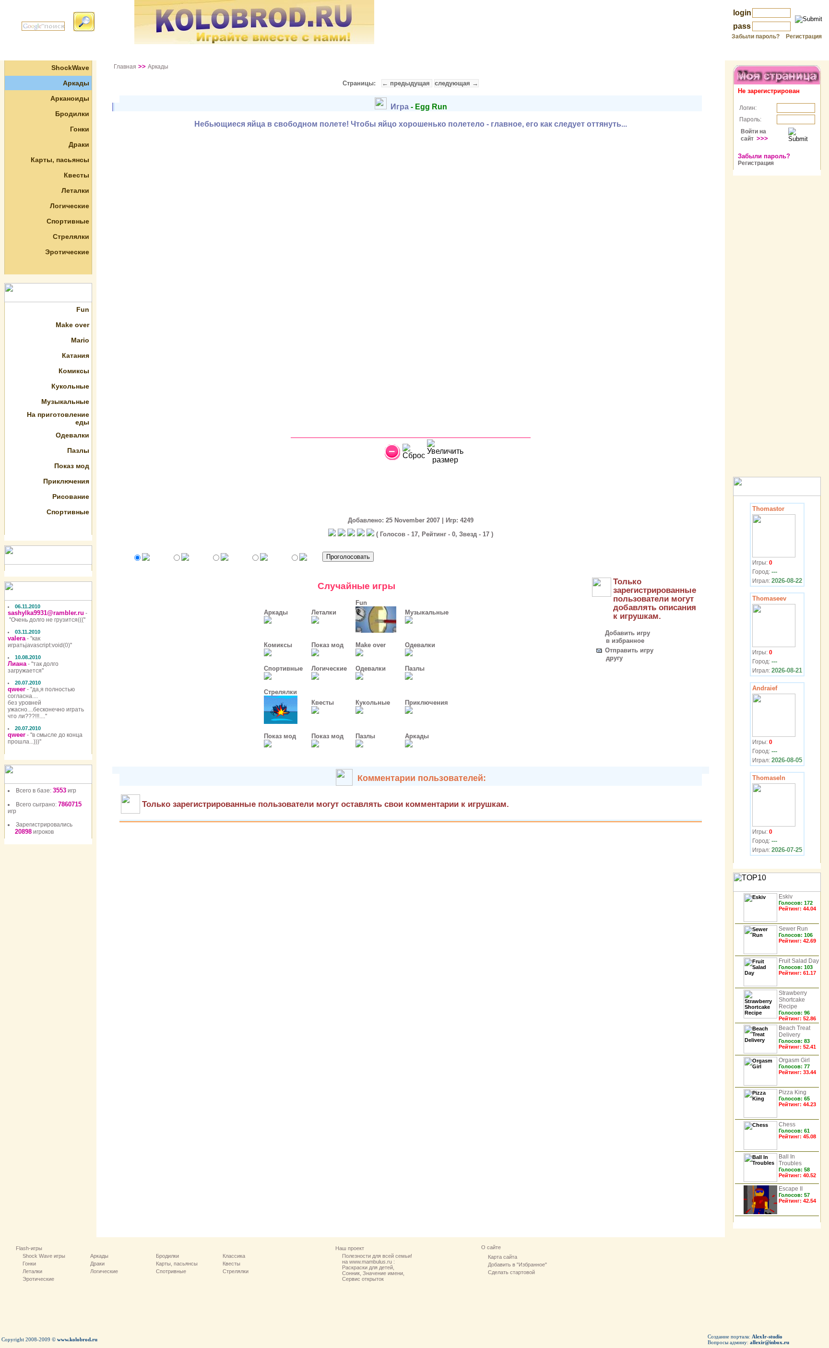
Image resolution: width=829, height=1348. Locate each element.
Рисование (70, 496)
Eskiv (786, 896)
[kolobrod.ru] (254, 41)
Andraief (764, 688)
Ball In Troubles (790, 1160)
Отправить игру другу (622, 654)
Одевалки (72, 435)
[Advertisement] (414, 53)
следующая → (456, 83)
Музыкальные (65, 401)
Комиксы (74, 371)
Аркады (76, 83)
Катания (75, 355)
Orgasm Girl (794, 1060)
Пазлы (78, 450)
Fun (82, 309)
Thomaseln (768, 777)
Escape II (791, 1188)
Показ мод (71, 466)
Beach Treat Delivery (794, 1031)
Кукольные (70, 386)
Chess (787, 1124)
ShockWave (70, 67)
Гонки (79, 129)
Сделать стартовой (511, 1272)
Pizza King (792, 1092)
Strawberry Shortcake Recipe (793, 1000)
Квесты (76, 175)
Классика (234, 1256)
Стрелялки (71, 236)
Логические (69, 206)
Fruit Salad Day (799, 961)
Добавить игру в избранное (620, 636)
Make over (72, 325)
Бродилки (72, 114)
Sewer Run (793, 928)
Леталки (75, 190)
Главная (125, 66)
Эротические (67, 252)
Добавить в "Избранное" (517, 1264)
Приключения (66, 481)
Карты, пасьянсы (60, 160)
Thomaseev (769, 598)
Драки (79, 144)
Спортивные (68, 221)
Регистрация (804, 36)
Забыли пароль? (756, 36)
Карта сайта (502, 1257)
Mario (80, 340)
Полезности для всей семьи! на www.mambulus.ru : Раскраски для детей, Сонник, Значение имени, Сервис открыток (377, 1267)
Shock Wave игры (44, 1256)
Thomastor (768, 508)
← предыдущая (407, 83)
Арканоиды (69, 98)
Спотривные (171, 1271)
